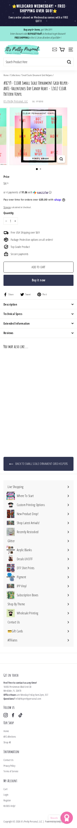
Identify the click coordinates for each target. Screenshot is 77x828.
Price (6, 176)
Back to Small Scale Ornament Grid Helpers (41, 464)
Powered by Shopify (54, 821)
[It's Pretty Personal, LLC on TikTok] (20, 715)
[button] (38, 192)
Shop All (7, 742)
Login (6, 794)
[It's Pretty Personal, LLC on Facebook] (13, 715)
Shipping (7, 207)
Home (6, 75)
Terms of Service (10, 771)
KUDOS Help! (9, 806)
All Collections (9, 736)
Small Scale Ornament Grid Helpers (37, 75)
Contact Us (8, 760)
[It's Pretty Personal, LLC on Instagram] (5, 715)
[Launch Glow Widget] (67, 818)
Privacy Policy (9, 766)
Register (7, 800)
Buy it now (38, 280)
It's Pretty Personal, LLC (15, 101)
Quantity (8, 213)
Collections (15, 75)
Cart (5, 789)
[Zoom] (61, 159)
